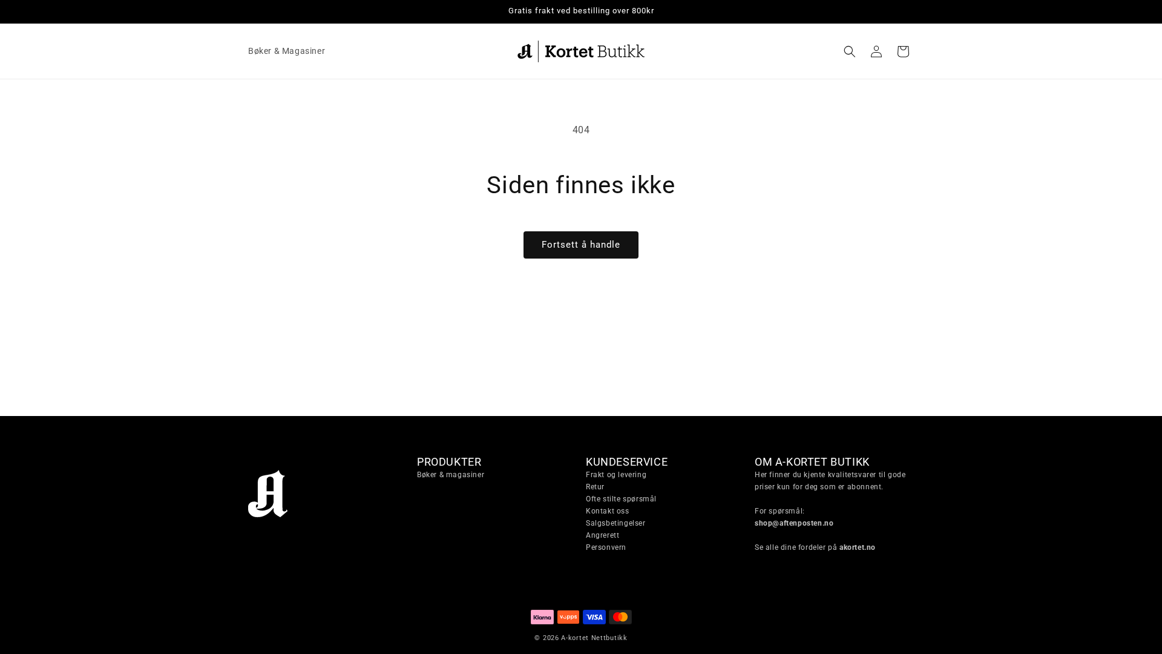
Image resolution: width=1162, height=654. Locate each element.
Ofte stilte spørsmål (621, 499)
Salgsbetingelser (616, 523)
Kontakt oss (607, 511)
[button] (849, 51)
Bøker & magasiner (450, 475)
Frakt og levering (616, 475)
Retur (595, 487)
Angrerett (602, 535)
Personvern (606, 547)
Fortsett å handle (581, 244)
